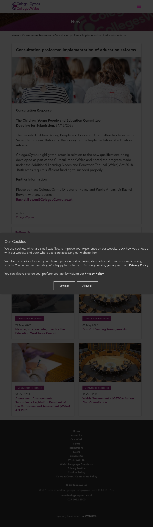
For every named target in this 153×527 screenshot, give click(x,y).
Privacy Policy (138, 265)
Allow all (87, 286)
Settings (64, 286)
